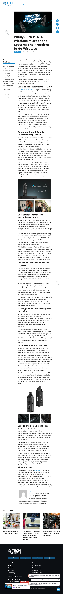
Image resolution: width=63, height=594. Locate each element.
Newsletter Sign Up (14, 579)
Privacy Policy (36, 565)
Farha (30, 493)
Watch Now (24, 582)
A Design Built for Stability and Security (9, 86)
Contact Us (11, 568)
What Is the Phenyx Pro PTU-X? (9, 67)
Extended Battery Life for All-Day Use (9, 82)
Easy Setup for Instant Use (8, 90)
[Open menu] (23, 4)
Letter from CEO (37, 573)
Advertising (11, 573)
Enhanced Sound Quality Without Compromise (8, 72)
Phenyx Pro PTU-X (26, 90)
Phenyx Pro (37, 470)
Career (34, 563)
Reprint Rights (36, 570)
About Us (10, 563)
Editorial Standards (13, 582)
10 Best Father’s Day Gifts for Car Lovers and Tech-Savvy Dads (51, 533)
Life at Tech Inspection (15, 577)
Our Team (11, 570)
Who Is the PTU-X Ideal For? (8, 93)
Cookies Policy (36, 568)
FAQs (9, 565)
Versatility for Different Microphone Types (9, 77)
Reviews (17, 52)
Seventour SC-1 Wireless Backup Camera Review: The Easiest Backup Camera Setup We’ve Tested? (31, 535)
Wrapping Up (7, 97)
